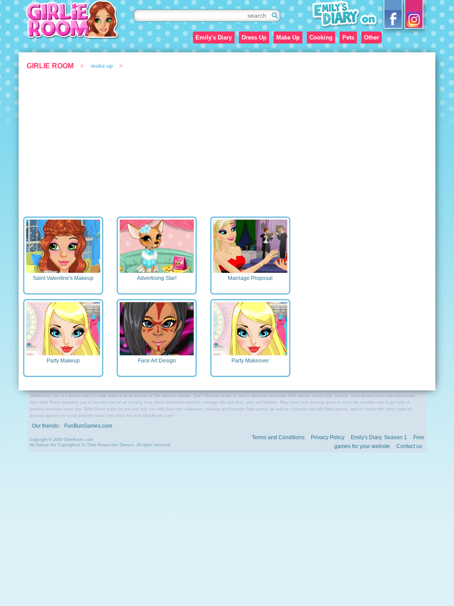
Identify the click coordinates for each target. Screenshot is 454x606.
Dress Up (254, 37)
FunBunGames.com (88, 426)
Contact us (409, 446)
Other (371, 37)
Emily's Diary (214, 37)
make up (102, 66)
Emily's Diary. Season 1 (379, 437)
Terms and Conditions (278, 437)
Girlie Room (50, 66)
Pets (348, 37)
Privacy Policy (327, 437)
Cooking (321, 37)
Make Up (288, 37)
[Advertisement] (227, 141)
